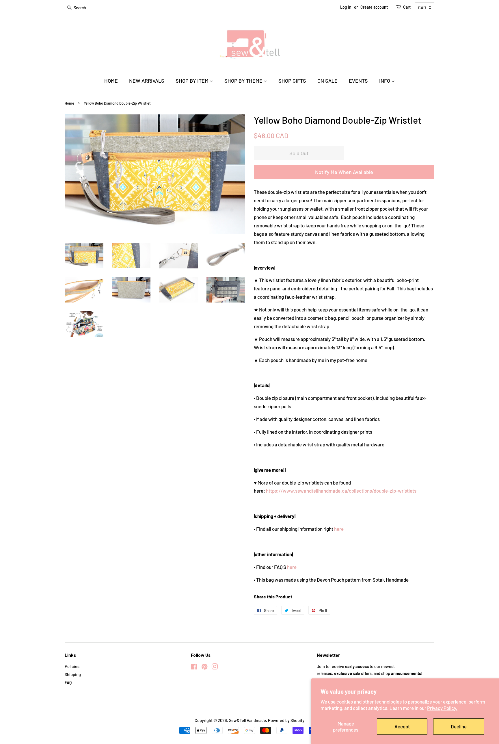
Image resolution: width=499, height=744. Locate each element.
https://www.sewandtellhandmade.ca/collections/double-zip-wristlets (341, 490)
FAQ (68, 682)
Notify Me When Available (344, 172)
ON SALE (327, 80)
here (339, 529)
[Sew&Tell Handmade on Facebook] (194, 667)
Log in (345, 7)
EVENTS (358, 80)
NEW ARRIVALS (146, 80)
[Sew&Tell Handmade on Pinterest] (204, 667)
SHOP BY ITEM (193, 80)
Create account (374, 7)
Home (69, 103)
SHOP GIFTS (292, 80)
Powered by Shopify (286, 720)
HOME (111, 80)
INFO (385, 80)
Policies (72, 666)
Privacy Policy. (442, 708)
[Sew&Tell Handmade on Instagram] (214, 667)
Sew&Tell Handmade (247, 720)
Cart (407, 7)
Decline (459, 726)
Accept (402, 726)
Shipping (73, 674)
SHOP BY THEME (244, 80)
